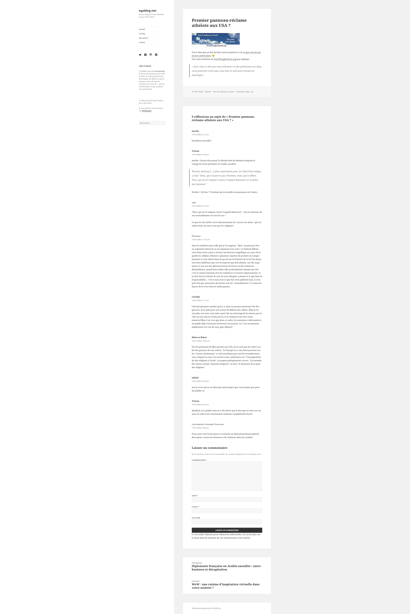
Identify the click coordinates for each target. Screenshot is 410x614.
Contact (142, 42)
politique (224, 91)
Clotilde (196, 296)
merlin (195, 131)
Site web (196, 518)
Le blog (142, 33)
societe (231, 91)
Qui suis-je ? (144, 38)
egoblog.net (147, 10)
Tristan (195, 151)
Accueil (142, 29)
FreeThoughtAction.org (225, 59)
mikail (195, 377)
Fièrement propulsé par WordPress (206, 608)
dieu (248, 91)
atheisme (241, 91)
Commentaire (199, 460)
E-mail (196, 507)
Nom (195, 495)
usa (251, 91)
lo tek (217, 91)
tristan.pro (146, 111)
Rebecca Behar (199, 337)
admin (208, 91)
